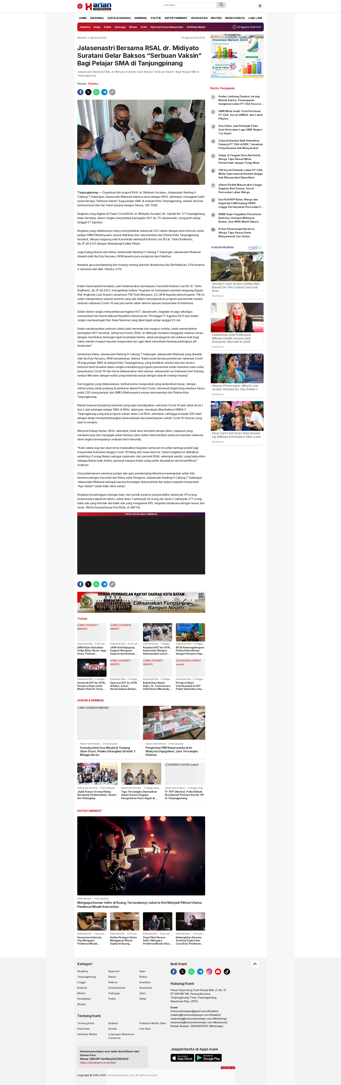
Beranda (81, 37)
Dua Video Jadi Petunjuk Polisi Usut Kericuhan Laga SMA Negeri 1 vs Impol (240, 129)
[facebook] (80, 92)
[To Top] (254, 963)
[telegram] (104, 92)
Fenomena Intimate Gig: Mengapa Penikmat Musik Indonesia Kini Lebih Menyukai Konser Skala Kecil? (91, 945)
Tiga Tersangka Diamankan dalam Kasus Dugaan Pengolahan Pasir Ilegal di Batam (139, 796)
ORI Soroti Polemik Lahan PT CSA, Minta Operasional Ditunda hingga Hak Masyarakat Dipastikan (240, 173)
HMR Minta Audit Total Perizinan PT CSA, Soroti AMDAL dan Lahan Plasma (240, 114)
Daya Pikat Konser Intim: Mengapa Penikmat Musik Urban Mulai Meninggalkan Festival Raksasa (157, 943)
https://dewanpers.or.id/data (98, 1062)
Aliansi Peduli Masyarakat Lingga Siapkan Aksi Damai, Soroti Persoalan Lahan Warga (240, 188)
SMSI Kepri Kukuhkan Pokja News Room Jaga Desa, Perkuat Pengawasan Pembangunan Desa (91, 653)
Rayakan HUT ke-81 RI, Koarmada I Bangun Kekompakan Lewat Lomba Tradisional (157, 652)
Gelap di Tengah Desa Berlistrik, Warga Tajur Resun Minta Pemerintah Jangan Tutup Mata (239, 159)
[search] (221, 5)
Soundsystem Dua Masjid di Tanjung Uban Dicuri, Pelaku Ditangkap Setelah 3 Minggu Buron (107, 751)
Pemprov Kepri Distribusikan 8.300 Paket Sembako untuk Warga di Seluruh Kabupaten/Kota (189, 689)
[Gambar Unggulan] (141, 142)
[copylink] (112, 92)
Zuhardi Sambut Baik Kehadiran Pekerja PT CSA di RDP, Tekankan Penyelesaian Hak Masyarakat (240, 144)
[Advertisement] (237, 505)
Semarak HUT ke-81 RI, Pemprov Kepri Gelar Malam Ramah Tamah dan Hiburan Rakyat (91, 687)
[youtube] (218, 971)
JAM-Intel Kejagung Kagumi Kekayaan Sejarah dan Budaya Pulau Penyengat (122, 652)
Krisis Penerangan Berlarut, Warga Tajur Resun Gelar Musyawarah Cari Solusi (236, 232)
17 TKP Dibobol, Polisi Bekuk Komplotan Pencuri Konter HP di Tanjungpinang (184, 795)
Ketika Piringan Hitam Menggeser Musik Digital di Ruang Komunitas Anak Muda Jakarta (124, 943)
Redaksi (93, 83)
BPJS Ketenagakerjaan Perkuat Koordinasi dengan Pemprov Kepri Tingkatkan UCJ (190, 652)
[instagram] (209, 971)
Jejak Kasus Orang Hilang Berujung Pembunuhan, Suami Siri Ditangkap (96, 795)
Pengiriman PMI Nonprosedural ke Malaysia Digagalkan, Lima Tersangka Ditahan (172, 751)
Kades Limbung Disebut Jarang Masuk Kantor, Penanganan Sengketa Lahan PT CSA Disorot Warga (239, 102)
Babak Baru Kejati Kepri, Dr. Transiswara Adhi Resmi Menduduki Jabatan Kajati (157, 687)
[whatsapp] (96, 92)
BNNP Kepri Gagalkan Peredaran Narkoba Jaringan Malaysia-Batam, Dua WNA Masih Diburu (239, 217)
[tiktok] (227, 971)
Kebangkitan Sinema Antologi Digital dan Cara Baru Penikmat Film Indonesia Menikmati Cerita (188, 943)
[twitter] (88, 92)
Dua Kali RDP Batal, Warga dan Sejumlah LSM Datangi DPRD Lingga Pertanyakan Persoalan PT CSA (240, 205)
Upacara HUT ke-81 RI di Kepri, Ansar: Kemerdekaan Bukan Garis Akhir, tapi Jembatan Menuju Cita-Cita (123, 690)
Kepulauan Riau (98, 37)
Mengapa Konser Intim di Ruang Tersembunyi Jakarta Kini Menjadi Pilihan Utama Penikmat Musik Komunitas (139, 905)
